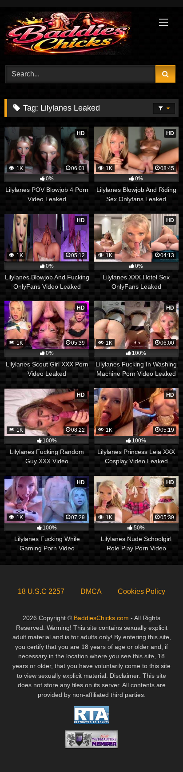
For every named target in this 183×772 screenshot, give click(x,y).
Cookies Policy (141, 591)
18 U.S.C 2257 (41, 591)
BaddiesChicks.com (101, 617)
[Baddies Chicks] (75, 35)
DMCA (91, 591)
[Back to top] (155, 745)
